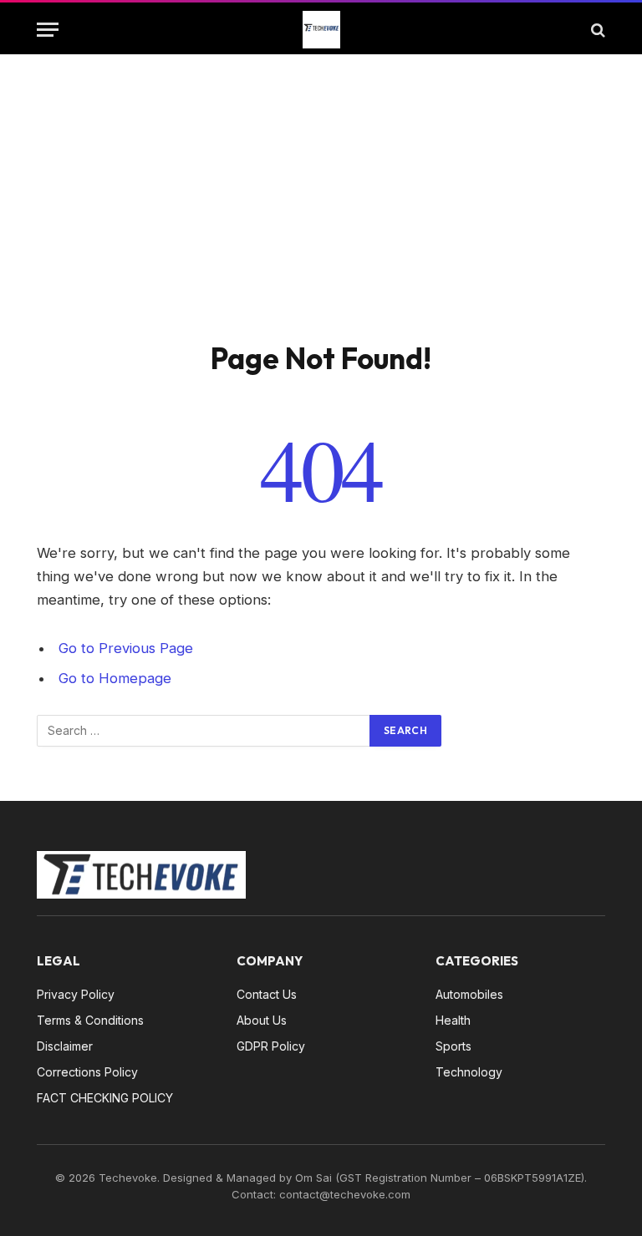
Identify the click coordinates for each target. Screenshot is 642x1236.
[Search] (596, 29)
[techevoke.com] (321, 30)
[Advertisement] (321, 215)
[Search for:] (204, 731)
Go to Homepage (115, 678)
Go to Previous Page (126, 648)
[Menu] (48, 29)
